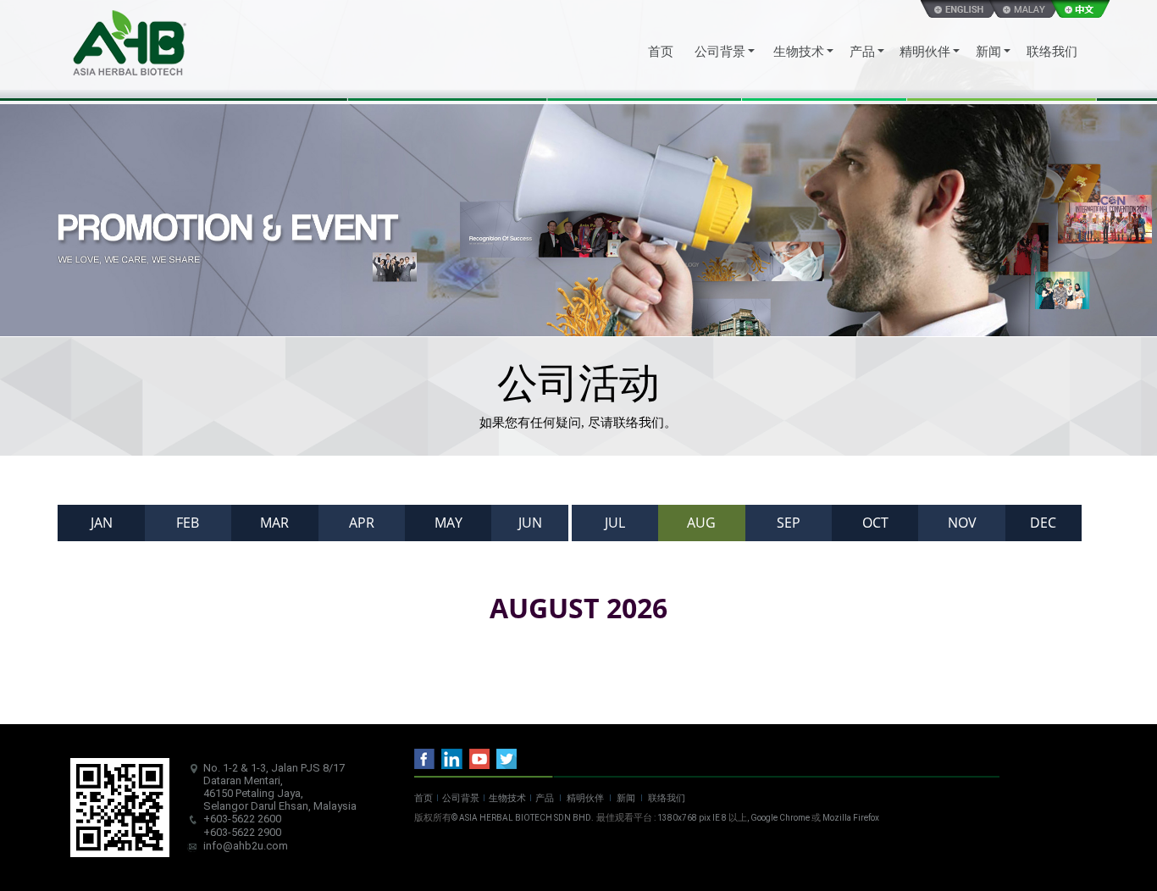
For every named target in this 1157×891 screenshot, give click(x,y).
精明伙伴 (585, 798)
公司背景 (460, 798)
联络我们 (666, 798)
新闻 (626, 798)
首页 (423, 798)
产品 (544, 798)
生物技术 (507, 798)
